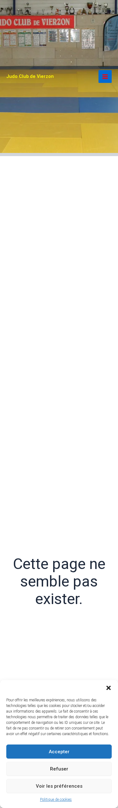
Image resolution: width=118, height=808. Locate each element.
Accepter (59, 752)
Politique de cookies (56, 799)
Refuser (59, 769)
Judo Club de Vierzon (30, 76)
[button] (108, 688)
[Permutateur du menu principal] (105, 76)
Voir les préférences (59, 786)
